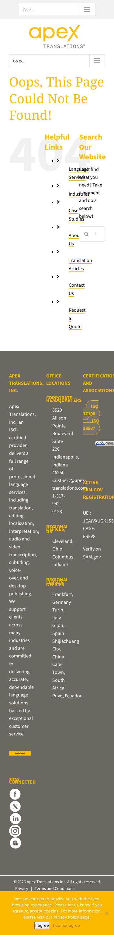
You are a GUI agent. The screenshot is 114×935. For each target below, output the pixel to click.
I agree (42, 925)
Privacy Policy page (72, 917)
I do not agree (66, 925)
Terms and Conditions (54, 889)
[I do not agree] (106, 913)
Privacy (21, 889)
